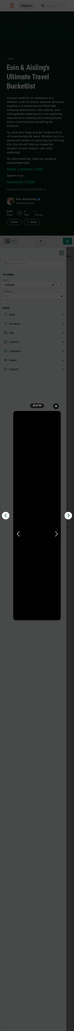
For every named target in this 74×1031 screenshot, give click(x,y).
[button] (37, 534)
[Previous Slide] (17, 534)
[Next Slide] (56, 534)
